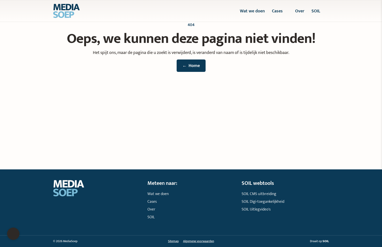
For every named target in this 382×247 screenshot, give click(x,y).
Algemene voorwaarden (198, 241)
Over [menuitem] (299, 11)
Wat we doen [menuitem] (252, 11)
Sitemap (173, 241)
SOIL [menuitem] (315, 11)
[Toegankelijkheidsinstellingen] (13, 234)
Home (191, 65)
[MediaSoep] (85, 11)
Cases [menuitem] (277, 11)
